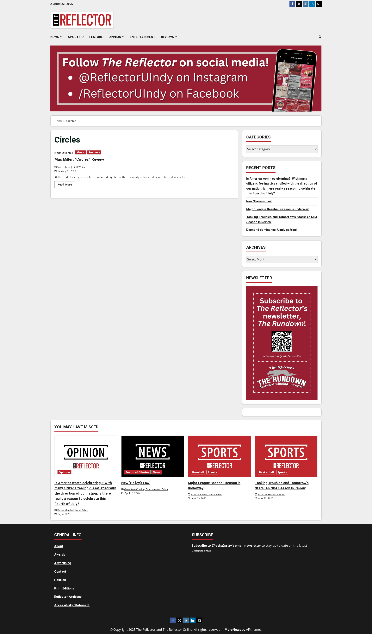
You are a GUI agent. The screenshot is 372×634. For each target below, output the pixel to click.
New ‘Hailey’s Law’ (259, 201)
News (54, 37)
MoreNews (233, 629)
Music (81, 152)
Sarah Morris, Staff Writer (271, 494)
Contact (60, 571)
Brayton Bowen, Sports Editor (206, 494)
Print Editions (64, 588)
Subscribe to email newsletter (226, 545)
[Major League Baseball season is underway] (219, 456)
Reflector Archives (68, 597)
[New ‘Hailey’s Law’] (152, 456)
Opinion (114, 37)
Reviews (167, 37)
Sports (74, 37)
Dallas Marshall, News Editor (72, 510)
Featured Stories (137, 472)
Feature (96, 37)
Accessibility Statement (72, 605)
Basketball (266, 472)
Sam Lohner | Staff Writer (71, 167)
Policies (60, 580)
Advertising (62, 563)
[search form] (320, 37)
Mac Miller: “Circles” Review (79, 159)
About (58, 546)
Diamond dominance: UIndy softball (271, 230)
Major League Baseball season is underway (277, 209)
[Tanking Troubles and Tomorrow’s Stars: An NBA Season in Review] (286, 456)
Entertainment (142, 37)
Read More (66, 185)
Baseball (198, 472)
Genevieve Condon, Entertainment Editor (146, 489)
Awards (59, 554)
